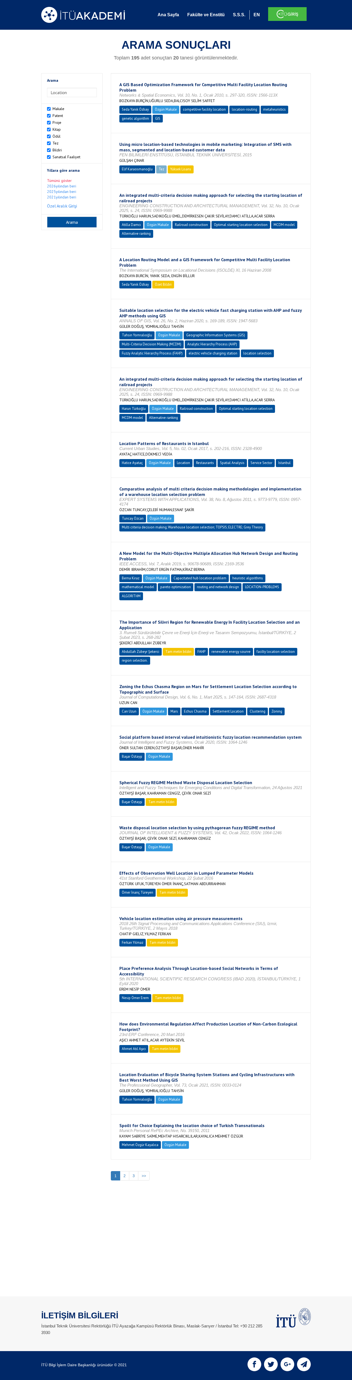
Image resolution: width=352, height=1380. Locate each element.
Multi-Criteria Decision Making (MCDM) (151, 344)
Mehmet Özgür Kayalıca (140, 1144)
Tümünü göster (59, 180)
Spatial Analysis (232, 462)
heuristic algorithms (247, 578)
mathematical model (138, 587)
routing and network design (218, 587)
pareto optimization (175, 587)
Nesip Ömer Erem (135, 998)
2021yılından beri (61, 197)
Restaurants (205, 462)
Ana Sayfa (168, 14)
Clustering (257, 711)
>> (144, 1176)
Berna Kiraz (130, 578)
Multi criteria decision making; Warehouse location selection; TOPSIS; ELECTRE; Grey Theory (192, 527)
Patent (58, 115)
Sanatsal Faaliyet (66, 156)
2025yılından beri (61, 191)
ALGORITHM (131, 596)
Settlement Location (228, 711)
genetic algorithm (135, 118)
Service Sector (261, 462)
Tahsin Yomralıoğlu (137, 335)
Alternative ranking (136, 233)
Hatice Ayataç (132, 462)
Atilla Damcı (131, 224)
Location (183, 462)
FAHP (201, 651)
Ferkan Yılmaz (132, 942)
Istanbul (284, 462)
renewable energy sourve (231, 651)
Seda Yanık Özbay (135, 109)
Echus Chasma (195, 711)
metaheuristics (274, 109)
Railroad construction (191, 224)
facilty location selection (276, 651)
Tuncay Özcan (133, 518)
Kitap (57, 129)
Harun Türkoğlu (134, 408)
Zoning (276, 711)
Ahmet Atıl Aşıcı (134, 1048)
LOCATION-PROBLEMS (262, 587)
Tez (56, 143)
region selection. (135, 660)
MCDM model (284, 224)
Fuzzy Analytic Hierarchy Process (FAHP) (152, 353)
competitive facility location (204, 109)
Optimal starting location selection (241, 224)
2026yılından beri (61, 186)
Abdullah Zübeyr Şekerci (140, 651)
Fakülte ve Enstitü (206, 14)
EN (257, 14)
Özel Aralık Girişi (62, 206)
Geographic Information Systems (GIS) (215, 335)
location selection (257, 353)
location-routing (244, 109)
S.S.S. (239, 14)
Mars (174, 711)
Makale (58, 108)
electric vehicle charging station (213, 353)
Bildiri (57, 150)
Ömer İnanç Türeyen (137, 892)
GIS (157, 118)
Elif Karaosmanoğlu (137, 169)
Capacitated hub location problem (200, 578)
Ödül (57, 136)
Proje (57, 122)
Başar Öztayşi (132, 756)
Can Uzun (129, 711)
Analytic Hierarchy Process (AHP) (212, 344)
